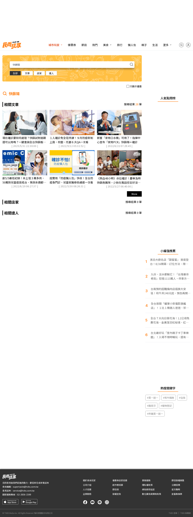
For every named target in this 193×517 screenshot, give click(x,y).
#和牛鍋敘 (168, 397)
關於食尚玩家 (89, 480)
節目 (84, 45)
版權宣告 (116, 493)
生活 (155, 45)
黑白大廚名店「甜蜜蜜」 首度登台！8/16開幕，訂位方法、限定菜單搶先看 (169, 262)
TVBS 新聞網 (185, 513)
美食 (106, 45)
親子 (144, 45)
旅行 (119, 45)
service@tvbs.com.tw (23, 490)
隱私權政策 (147, 484)
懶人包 (132, 45)
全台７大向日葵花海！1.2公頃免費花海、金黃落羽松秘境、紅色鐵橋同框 (169, 320)
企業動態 (87, 493)
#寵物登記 (166, 405)
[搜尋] (181, 45)
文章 (27, 73)
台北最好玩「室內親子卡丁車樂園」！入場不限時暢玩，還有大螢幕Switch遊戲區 (170, 335)
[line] (99, 502)
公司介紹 (87, 484)
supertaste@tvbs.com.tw (25, 486)
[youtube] (92, 502)
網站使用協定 (148, 489)
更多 (166, 45)
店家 (39, 73)
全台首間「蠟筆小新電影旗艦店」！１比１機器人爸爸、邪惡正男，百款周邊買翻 (170, 306)
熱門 (95, 45)
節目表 (115, 489)
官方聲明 (176, 489)
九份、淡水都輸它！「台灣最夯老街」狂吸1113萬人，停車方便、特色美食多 (170, 276)
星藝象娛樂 (177, 493)
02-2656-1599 (24, 494)
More (134, 194)
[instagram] (107, 502)
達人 (51, 73)
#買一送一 (152, 397)
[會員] (188, 45)
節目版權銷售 (178, 480)
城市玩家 (54, 45)
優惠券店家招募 (119, 480)
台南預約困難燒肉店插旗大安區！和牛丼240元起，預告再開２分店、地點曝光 (170, 291)
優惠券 (72, 45)
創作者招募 (117, 484)
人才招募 (87, 489)
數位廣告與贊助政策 (151, 493)
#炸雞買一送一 (155, 413)
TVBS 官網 (173, 513)
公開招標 (176, 484)
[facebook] (85, 502)
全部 (15, 73)
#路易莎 (151, 405)
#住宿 (182, 397)
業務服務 (146, 480)
